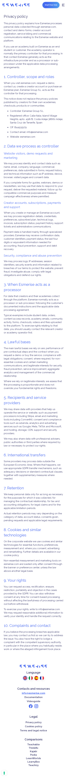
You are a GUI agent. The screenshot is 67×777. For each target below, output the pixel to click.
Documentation (33, 697)
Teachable (33, 744)
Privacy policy (34, 722)
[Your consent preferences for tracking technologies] (4, 773)
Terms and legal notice (33, 730)
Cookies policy (33, 726)
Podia (33, 754)
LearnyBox (33, 761)
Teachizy (33, 765)
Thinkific (33, 748)
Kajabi (33, 751)
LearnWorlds (33, 758)
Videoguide (33, 701)
